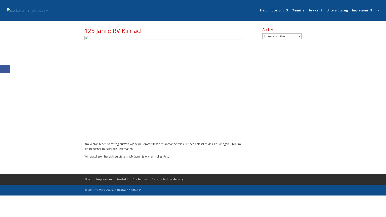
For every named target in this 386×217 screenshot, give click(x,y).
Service (313, 10)
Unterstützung (337, 10)
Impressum (360, 10)
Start (263, 10)
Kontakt (122, 179)
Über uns (277, 10)
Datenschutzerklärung (167, 179)
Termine (298, 10)
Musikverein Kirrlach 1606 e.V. (120, 190)
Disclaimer (139, 179)
